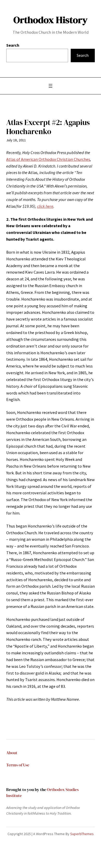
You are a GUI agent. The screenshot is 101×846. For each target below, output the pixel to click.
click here (45, 206)
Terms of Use (17, 765)
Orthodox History (50, 19)
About (11, 752)
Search (12, 45)
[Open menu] (50, 86)
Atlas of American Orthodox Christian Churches (48, 159)
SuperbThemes (82, 833)
